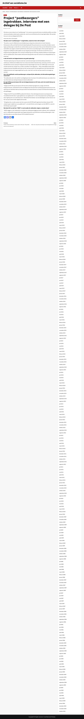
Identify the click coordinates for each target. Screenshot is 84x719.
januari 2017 (62, 293)
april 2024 (61, 65)
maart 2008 (62, 572)
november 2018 (62, 235)
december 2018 (62, 233)
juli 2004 (61, 687)
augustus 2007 (62, 590)
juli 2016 (61, 309)
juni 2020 (61, 185)
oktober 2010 (62, 490)
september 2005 (63, 650)
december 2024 (62, 44)
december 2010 (62, 485)
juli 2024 (61, 57)
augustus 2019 (62, 212)
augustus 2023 (62, 86)
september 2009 (63, 524)
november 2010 (62, 488)
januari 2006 (62, 640)
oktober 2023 (62, 80)
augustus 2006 (62, 622)
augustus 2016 (62, 306)
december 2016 (62, 296)
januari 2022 (62, 135)
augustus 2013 (62, 401)
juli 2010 (61, 498)
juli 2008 (61, 561)
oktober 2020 (62, 175)
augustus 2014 (62, 369)
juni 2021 (61, 154)
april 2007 (61, 600)
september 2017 (63, 272)
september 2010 (63, 493)
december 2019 (62, 201)
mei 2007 (61, 598)
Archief (10, 8)
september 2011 (63, 461)
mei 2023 (61, 93)
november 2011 (62, 456)
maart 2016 (62, 319)
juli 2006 (61, 624)
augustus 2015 (62, 338)
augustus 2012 (62, 432)
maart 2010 (62, 509)
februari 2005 (62, 669)
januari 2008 (62, 577)
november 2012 (62, 424)
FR (21, 8)
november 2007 (62, 582)
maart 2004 (62, 698)
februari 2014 (62, 385)
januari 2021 (62, 167)
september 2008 (63, 556)
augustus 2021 (62, 149)
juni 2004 (61, 690)
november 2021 (62, 141)
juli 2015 (61, 340)
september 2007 (63, 587)
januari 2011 (62, 482)
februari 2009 (62, 543)
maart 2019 (62, 225)
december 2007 (62, 579)
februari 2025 (62, 38)
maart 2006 (62, 635)
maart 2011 (62, 477)
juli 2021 (61, 151)
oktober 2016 (62, 301)
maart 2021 (62, 162)
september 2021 (63, 146)
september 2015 (63, 335)
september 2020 (63, 178)
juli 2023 (61, 88)
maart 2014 (62, 382)
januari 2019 (62, 230)
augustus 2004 (62, 685)
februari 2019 (62, 227)
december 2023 (62, 75)
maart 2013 (62, 414)
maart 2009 (62, 540)
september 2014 (63, 367)
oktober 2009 (62, 522)
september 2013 (63, 398)
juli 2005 (61, 656)
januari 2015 (62, 356)
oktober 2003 (62, 711)
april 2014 (61, 380)
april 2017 (61, 285)
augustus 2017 (62, 275)
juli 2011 (61, 467)
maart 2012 (62, 445)
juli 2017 (61, 277)
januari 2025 (62, 41)
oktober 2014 (62, 364)
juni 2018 (61, 248)
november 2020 (62, 172)
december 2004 (62, 674)
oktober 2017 (62, 269)
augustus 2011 (62, 464)
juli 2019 (61, 214)
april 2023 (61, 96)
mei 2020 (61, 188)
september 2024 (63, 51)
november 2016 (62, 298)
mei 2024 (61, 62)
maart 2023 (62, 99)
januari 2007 (62, 608)
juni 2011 (61, 469)
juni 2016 (61, 312)
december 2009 (62, 516)
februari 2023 (62, 101)
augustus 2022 (62, 117)
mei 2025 (61, 30)
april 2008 (61, 569)
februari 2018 (62, 259)
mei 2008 (61, 566)
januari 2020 (62, 199)
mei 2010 (61, 503)
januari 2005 (62, 671)
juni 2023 (61, 91)
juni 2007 (61, 595)
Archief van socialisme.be (15, 3)
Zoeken (60, 15)
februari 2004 (62, 700)
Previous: (16, 124)
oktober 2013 (62, 396)
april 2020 (61, 191)
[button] (80, 8)
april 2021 (61, 159)
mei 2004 (61, 692)
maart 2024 (62, 67)
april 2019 (61, 222)
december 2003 (62, 706)
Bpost (5, 15)
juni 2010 (61, 501)
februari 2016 (62, 322)
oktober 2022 (62, 112)
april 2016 (61, 317)
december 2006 (62, 611)
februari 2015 (62, 354)
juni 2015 (61, 343)
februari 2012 (62, 448)
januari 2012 (62, 451)
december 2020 (62, 170)
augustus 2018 (62, 243)
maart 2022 (62, 130)
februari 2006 (62, 637)
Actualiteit (5, 8)
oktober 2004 (62, 679)
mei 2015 (61, 346)
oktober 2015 (62, 333)
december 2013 (62, 390)
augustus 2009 (62, 527)
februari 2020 (62, 196)
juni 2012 (61, 438)
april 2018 (61, 254)
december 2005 (62, 643)
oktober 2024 (62, 49)
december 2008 (62, 548)
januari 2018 (62, 262)
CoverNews (46, 716)
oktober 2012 (62, 427)
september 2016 (63, 304)
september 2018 (63, 241)
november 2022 (62, 109)
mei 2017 (61, 283)
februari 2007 (62, 606)
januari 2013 (62, 419)
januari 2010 (62, 514)
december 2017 (62, 264)
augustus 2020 (62, 180)
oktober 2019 (62, 206)
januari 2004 (62, 703)
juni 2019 (61, 217)
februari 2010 (62, 511)
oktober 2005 (62, 648)
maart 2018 (62, 256)
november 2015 (62, 330)
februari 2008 (62, 574)
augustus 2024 (62, 54)
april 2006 (61, 632)
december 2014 (62, 359)
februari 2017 (62, 290)
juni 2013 (61, 406)
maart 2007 (62, 603)
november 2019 (62, 204)
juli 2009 (61, 530)
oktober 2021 (62, 143)
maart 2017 (62, 288)
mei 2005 (61, 661)
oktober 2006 (62, 616)
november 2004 (62, 677)
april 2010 (61, 506)
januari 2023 (62, 104)
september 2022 (63, 114)
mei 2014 (61, 377)
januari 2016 (62, 325)
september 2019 (63, 209)
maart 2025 (62, 36)
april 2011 (61, 474)
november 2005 (62, 645)
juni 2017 (61, 280)
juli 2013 (61, 403)
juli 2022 (61, 120)
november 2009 (62, 519)
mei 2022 (61, 125)
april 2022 (61, 128)
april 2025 (61, 33)
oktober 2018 (62, 238)
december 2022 (62, 107)
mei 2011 (61, 472)
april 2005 (61, 664)
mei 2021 (61, 157)
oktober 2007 (62, 585)
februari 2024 (62, 70)
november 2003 (62, 708)
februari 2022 (62, 133)
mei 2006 (61, 629)
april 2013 (61, 411)
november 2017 (62, 267)
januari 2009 (62, 545)
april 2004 (61, 695)
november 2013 (62, 393)
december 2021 (62, 138)
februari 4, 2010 (7, 28)
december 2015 (62, 327)
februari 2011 (62, 480)
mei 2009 (61, 535)
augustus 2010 (62, 495)
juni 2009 (61, 532)
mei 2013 (61, 409)
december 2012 (62, 422)
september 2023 (63, 83)
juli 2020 (61, 183)
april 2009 (61, 537)
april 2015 (61, 348)
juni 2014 (61, 375)
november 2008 (62, 551)
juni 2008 (61, 564)
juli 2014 (61, 372)
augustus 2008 (62, 558)
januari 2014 (62, 388)
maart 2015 (62, 351)
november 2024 (62, 46)
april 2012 (61, 443)
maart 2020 (62, 193)
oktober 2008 (62, 553)
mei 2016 (61, 314)
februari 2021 (62, 164)
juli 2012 (61, 435)
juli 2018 (61, 246)
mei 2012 (61, 440)
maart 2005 (62, 666)
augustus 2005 (62, 653)
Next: (43, 123)
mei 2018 (61, 251)
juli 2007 (61, 593)
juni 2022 (61, 122)
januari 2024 (62, 72)
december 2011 (62, 453)
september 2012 (63, 430)
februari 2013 (62, 417)
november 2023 (62, 78)
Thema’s (16, 8)
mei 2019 (61, 220)
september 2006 (63, 619)
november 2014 (62, 361)
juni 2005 (61, 658)
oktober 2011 (62, 459)
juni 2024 (61, 59)
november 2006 (62, 614)
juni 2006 (61, 627)
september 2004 (63, 682)
